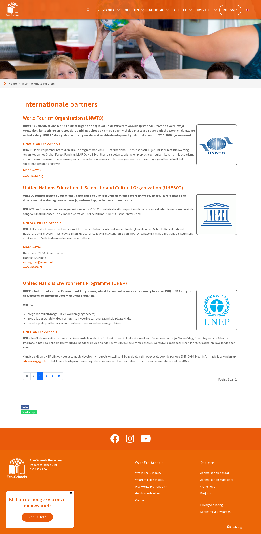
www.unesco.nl (32, 267)
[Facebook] (115, 438)
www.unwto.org (33, 176)
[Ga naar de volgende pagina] (52, 376)
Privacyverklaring (211, 505)
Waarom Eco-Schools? (150, 479)
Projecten (206, 493)
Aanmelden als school (214, 473)
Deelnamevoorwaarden (215, 512)
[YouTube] (145, 438)
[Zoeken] (88, 9)
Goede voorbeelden (147, 493)
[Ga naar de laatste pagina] (59, 376)
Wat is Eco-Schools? (148, 473)
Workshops (207, 486)
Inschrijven (37, 517)
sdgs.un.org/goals (34, 361)
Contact (140, 500)
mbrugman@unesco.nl (38, 262)
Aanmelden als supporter (216, 479)
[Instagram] (130, 438)
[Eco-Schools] (12, 9)
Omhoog (236, 527)
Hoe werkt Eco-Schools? (151, 486)
